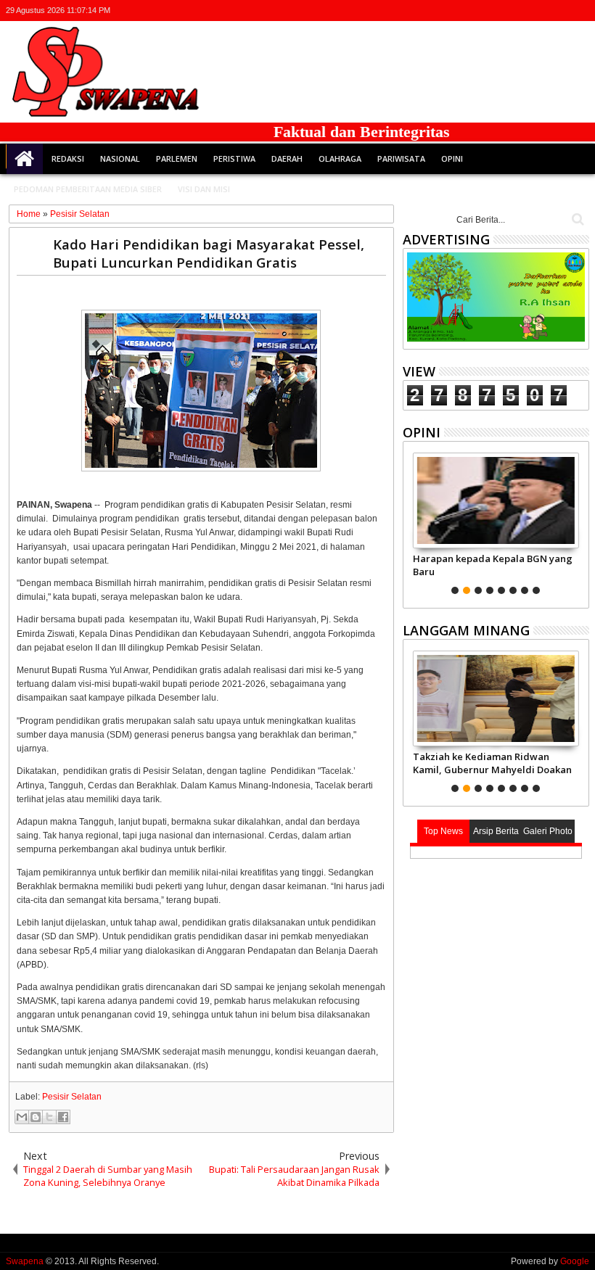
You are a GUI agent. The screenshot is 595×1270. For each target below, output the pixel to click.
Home (25, 159)
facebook (523, 10)
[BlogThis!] (35, 1117)
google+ (542, 10)
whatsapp (579, 10)
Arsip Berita (496, 831)
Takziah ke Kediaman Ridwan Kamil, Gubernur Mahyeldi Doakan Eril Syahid (492, 763)
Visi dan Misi (204, 189)
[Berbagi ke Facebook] (63, 1117)
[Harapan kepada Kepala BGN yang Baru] (496, 500)
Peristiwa (234, 158)
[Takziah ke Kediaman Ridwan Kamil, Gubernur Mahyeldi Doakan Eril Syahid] (496, 698)
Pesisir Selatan (72, 1097)
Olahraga (340, 158)
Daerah (287, 158)
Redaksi (68, 158)
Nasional (120, 158)
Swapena (25, 1261)
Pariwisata (401, 158)
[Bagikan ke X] (49, 1117)
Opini (452, 158)
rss (560, 10)
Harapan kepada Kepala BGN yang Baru (493, 565)
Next (412, 521)
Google (574, 1261)
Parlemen (176, 158)
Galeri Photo (548, 831)
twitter (504, 10)
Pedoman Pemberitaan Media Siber (88, 189)
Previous (579, 521)
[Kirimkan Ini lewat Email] (22, 1117)
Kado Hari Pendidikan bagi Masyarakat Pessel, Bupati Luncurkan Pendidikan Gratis (208, 253)
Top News (443, 831)
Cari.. (576, 219)
